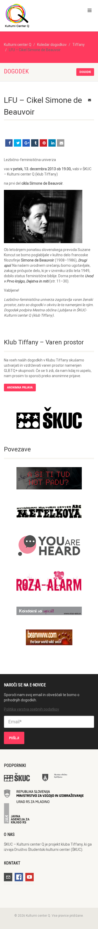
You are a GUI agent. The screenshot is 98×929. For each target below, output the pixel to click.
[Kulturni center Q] (32, 15)
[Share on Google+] (26, 143)
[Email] (60, 143)
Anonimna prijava (20, 387)
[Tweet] (17, 143)
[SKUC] (49, 418)
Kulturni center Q (17, 44)
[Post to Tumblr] (34, 143)
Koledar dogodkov (52, 44)
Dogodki (85, 72)
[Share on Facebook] (9, 143)
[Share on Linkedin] (52, 143)
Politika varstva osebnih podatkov (31, 709)
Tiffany (78, 44)
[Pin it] (43, 143)
